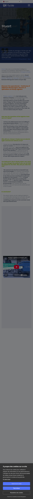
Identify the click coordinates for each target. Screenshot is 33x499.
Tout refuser (16, 488)
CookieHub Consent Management (19, 496)
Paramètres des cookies (16, 492)
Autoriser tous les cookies (16, 483)
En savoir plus (6, 479)
